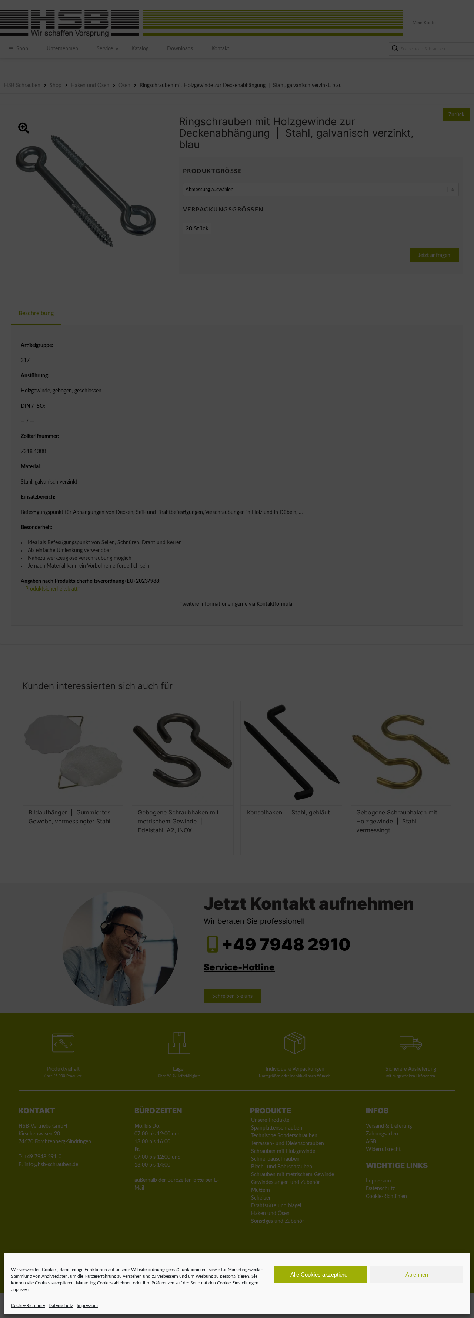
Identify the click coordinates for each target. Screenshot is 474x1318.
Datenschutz (61, 1305)
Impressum (87, 1305)
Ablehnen (416, 1274)
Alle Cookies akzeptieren (320, 1274)
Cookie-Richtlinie (28, 1305)
